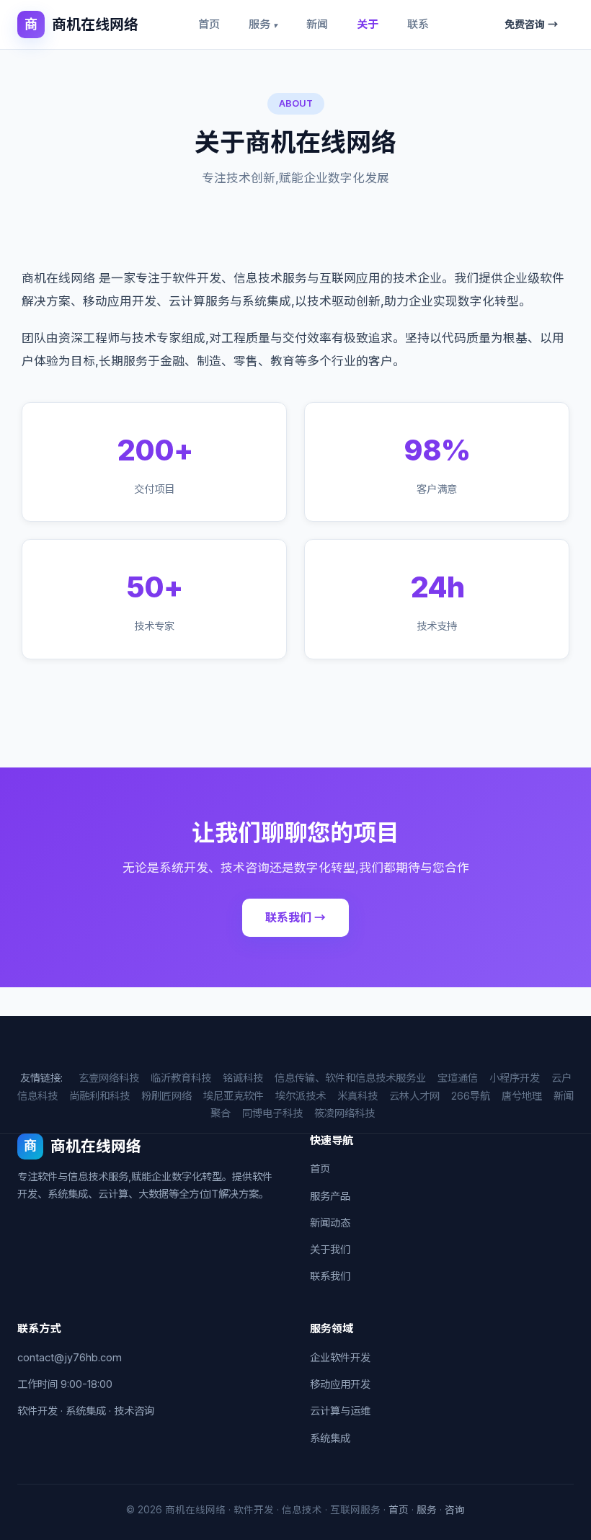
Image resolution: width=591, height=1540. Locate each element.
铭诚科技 (243, 1078)
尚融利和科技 (99, 1096)
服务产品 (330, 1196)
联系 (418, 24)
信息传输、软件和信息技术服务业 (350, 1078)
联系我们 (330, 1276)
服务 (263, 24)
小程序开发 (514, 1078)
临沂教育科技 (181, 1078)
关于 (367, 24)
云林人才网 (414, 1096)
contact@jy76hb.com (69, 1357)
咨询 (455, 1509)
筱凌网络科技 (344, 1113)
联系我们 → (295, 917)
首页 (209, 24)
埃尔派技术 (300, 1096)
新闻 (317, 24)
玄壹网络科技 (109, 1078)
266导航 (470, 1096)
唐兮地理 (522, 1096)
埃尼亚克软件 (233, 1096)
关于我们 (330, 1249)
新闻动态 (330, 1222)
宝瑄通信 (457, 1078)
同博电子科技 (272, 1113)
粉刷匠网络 (166, 1096)
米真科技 (357, 1096)
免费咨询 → (531, 24)
